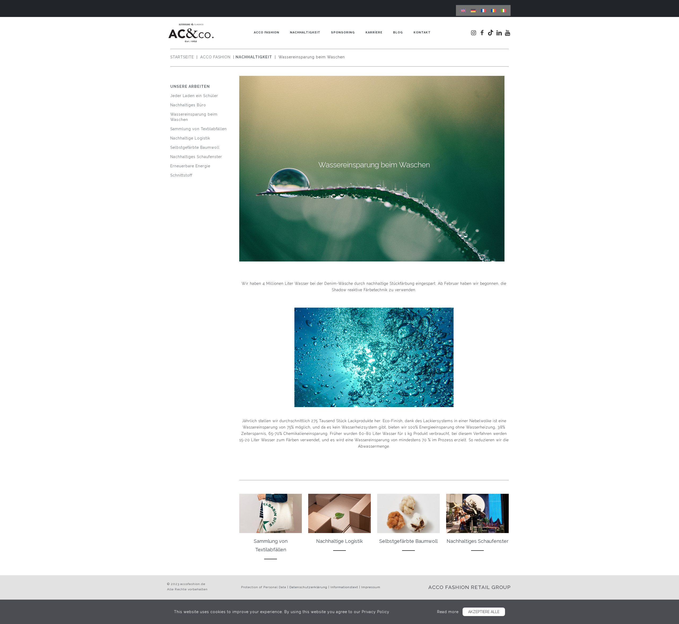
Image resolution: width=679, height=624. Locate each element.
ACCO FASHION (216, 57)
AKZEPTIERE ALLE (483, 612)
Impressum (370, 587)
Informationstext (344, 587)
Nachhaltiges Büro (188, 105)
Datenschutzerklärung (308, 587)
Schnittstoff (181, 175)
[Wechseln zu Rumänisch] (493, 10)
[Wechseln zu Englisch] (463, 10)
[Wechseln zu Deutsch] (473, 10)
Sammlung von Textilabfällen (198, 129)
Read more (448, 612)
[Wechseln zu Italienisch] (503, 10)
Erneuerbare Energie (190, 166)
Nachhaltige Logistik (190, 138)
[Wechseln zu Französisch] (483, 10)
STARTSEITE (182, 57)
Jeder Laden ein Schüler (194, 96)
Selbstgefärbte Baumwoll (195, 147)
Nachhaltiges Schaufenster (196, 157)
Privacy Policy (375, 612)
